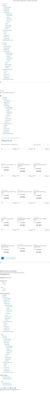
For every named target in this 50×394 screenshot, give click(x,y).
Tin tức (4, 284)
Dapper (8, 22)
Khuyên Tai (6, 36)
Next (14, 258)
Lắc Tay (5, 31)
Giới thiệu (5, 3)
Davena (7, 28)
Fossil (6, 23)
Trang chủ (3, 137)
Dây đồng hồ (6, 38)
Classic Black (9, 18)
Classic (8, 17)
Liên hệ (4, 282)
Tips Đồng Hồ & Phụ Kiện (8, 40)
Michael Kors (8, 27)
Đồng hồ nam (7, 8)
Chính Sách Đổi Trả (7, 377)
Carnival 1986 (8, 25)
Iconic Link (9, 20)
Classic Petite (9, 15)
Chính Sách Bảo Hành (7, 378)
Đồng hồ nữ (6, 10)
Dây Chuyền (6, 35)
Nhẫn (5, 33)
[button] (25, 287)
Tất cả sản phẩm (7, 7)
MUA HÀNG (6, 170)
